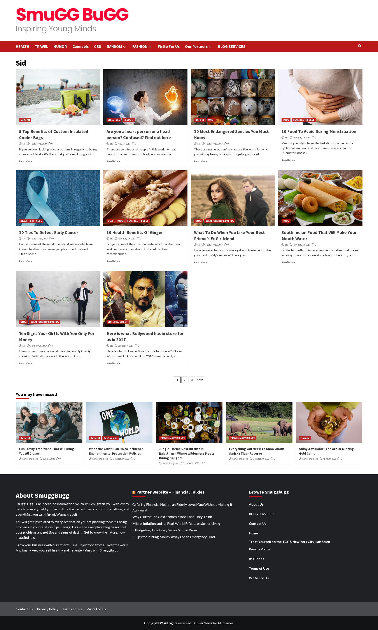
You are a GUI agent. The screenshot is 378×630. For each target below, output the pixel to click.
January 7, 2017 (125, 345)
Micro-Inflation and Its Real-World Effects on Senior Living (176, 523)
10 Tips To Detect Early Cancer (48, 232)
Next (200, 380)
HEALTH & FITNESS (304, 119)
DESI (110, 220)
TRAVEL (41, 46)
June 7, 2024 (49, 458)
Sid (24, 143)
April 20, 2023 (329, 458)
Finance (305, 438)
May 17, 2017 (124, 143)
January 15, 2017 (38, 345)
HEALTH (22, 46)
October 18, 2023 (191, 463)
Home (253, 533)
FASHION (139, 46)
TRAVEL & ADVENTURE (172, 438)
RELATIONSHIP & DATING (219, 220)
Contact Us (257, 523)
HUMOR (60, 46)
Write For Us (169, 46)
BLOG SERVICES (231, 46)
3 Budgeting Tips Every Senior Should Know (165, 530)
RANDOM (114, 46)
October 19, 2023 (121, 458)
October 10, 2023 (261, 458)
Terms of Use (259, 568)
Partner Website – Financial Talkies (170, 492)
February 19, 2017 (214, 143)
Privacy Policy (259, 549)
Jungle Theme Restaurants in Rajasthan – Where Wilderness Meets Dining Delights (186, 453)
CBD (97, 46)
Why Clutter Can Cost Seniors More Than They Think (172, 517)
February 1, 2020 (38, 143)
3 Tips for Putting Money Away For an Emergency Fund (173, 537)
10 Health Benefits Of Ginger (135, 232)
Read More (25, 161)
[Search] (359, 46)
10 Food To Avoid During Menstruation (319, 131)
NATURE (199, 119)
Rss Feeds (256, 559)
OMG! (211, 119)
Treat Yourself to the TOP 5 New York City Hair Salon (289, 542)
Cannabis (80, 46)
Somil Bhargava (30, 458)
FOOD (286, 119)
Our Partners (196, 46)
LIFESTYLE (114, 119)
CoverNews (203, 623)
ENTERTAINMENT (118, 321)
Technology (110, 438)
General (25, 119)
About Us (256, 504)
